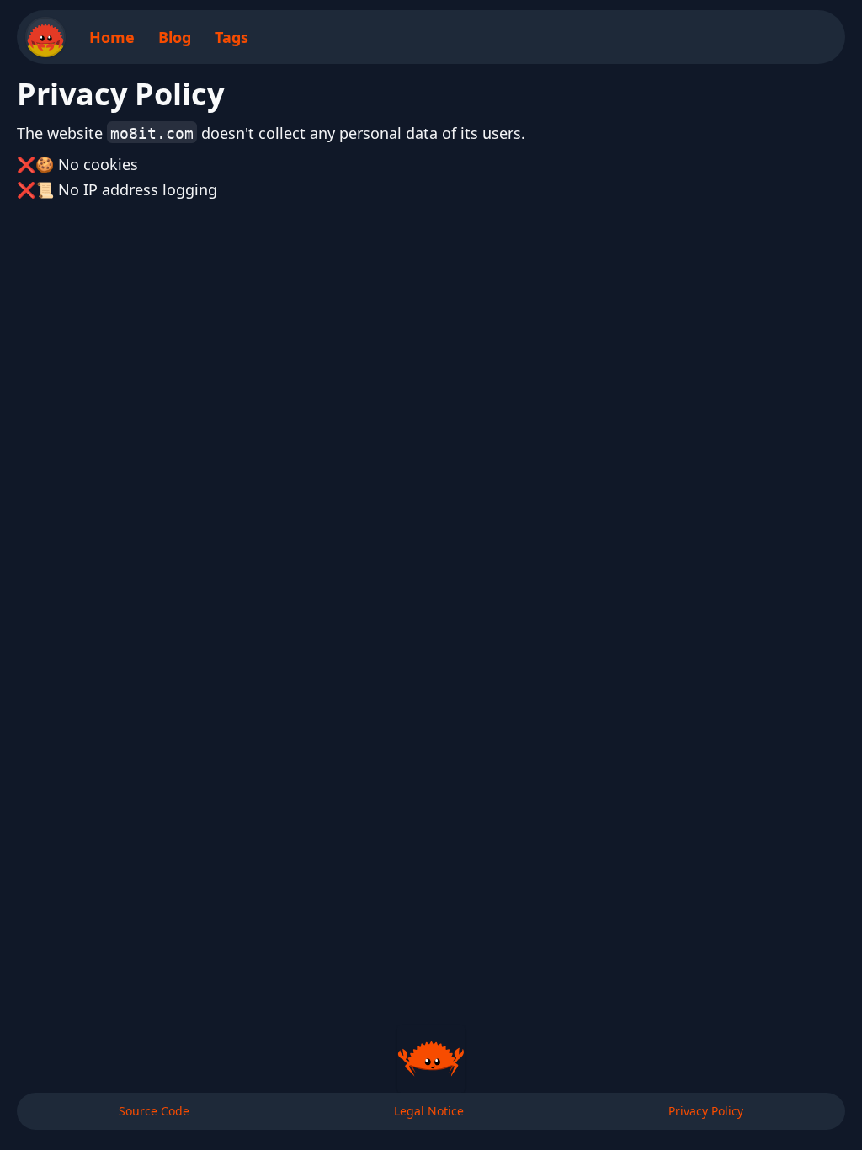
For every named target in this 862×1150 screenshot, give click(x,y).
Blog (174, 37)
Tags (231, 37)
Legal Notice (429, 1111)
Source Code (154, 1111)
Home (112, 37)
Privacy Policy (705, 1111)
